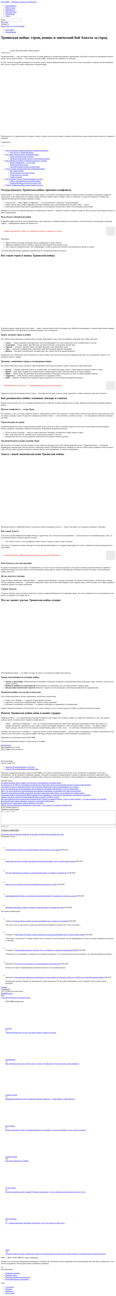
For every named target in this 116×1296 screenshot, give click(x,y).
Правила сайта (11, 1275)
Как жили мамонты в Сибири (16, 1161)
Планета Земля (11, 1095)
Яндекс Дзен (59, 834)
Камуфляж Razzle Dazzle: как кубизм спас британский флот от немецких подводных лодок (40, 896)
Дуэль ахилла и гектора (19, 175)
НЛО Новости (11, 6)
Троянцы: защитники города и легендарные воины (30, 159)
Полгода (9, 26)
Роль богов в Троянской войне (22, 152)
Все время (20, 26)
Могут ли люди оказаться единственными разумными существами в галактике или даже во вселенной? (41, 791)
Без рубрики (10, 1126)
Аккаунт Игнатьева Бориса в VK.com (19, 767)
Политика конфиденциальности (17, 1277)
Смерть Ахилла (16, 177)
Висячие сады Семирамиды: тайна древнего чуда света (22, 803)
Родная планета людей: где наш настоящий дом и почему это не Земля (32, 850)
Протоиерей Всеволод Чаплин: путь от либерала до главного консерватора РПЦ (46, 950)
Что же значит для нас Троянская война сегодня (23, 179)
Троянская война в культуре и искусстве (25, 183)
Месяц (3, 26)
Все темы (4, 22)
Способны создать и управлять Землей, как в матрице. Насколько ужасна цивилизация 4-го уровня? (40, 787)
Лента (7, 16)
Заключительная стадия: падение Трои (25, 167)
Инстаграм (50, 834)
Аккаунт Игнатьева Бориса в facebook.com (21, 769)
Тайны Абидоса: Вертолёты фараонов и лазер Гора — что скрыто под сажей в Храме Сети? (36, 805)
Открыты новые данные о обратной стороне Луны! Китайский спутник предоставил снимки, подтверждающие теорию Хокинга (55, 1254)
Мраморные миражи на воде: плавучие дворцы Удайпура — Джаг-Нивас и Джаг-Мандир (40, 1099)
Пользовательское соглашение (17, 1279)
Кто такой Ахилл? (17, 171)
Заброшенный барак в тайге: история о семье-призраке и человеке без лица (34, 907)
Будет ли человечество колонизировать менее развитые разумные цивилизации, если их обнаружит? (40, 789)
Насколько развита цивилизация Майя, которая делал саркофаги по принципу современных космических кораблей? (46, 795)
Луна (7, 1250)
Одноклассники (7, 834)
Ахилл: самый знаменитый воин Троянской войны (25, 169)
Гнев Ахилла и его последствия (22, 173)
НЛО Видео (10, 10)
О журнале (5, 998)
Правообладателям (12, 1273)
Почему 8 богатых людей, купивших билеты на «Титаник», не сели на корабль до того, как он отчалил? (45, 1130)
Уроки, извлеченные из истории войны (25, 181)
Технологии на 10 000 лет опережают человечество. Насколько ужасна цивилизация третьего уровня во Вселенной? (46, 785)
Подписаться (6, 745)
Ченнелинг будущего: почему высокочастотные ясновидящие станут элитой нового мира (40, 861)
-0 (6, 749)
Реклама (8, 1289)
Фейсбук (26, 834)
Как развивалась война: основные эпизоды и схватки (26, 161)
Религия (8, 1028)
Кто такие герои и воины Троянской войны (22, 155)
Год (14, 26)
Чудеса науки (10, 1188)
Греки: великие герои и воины (22, 157)
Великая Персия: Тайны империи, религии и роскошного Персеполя (27, 801)
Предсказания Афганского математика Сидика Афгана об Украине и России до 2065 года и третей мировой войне (58, 977)
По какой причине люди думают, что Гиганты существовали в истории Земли (31, 783)
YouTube (42, 834)
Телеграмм (34, 834)
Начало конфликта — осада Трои (22, 163)
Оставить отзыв (24, 998)
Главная (4, 987)
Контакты (13, 998)
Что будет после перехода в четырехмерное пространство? (37, 964)
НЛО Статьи (10, 8)
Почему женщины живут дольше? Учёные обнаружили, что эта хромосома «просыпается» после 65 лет (45, 1192)
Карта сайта (10, 1293)
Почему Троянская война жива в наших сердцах (24, 185)
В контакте (18, 834)
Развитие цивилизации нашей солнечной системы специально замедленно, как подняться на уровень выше (42, 793)
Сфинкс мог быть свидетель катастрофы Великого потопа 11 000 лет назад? (30, 797)
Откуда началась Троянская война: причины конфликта (26, 150)
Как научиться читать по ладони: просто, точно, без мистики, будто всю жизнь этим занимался (42, 1064)
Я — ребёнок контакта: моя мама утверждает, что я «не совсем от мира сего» (35, 1223)
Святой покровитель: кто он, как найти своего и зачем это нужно (30, 1032)
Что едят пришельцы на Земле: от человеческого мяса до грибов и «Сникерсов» (36, 873)
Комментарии (6, 993)
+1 (3, 749)
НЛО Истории (11, 12)
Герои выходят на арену (19, 165)
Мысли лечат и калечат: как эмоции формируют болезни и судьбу (30, 884)
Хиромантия (10, 1060)
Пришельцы (10, 14)
